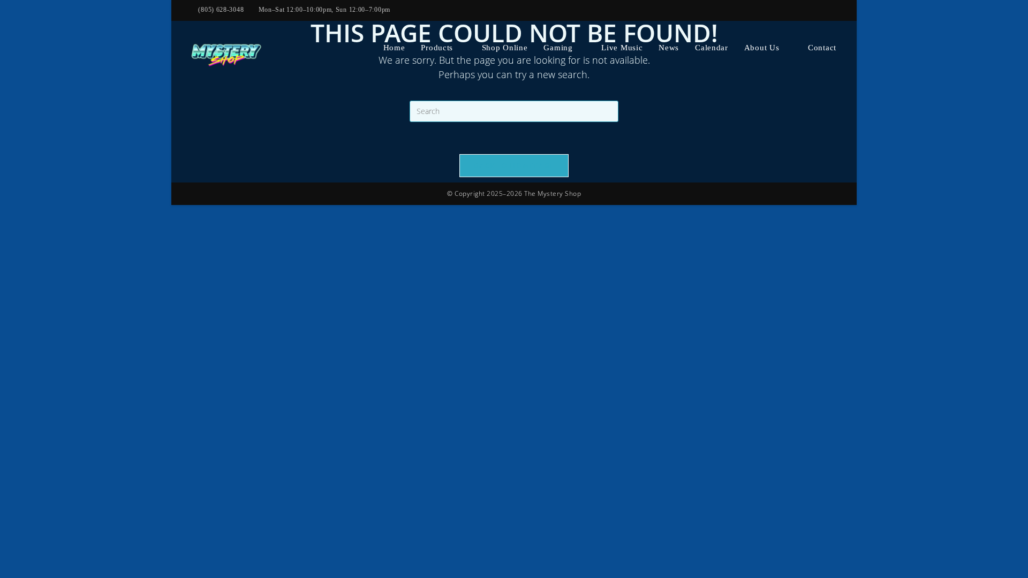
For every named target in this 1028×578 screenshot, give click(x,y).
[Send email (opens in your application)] (798, 10)
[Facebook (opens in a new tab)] (747, 10)
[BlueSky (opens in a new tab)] (786, 10)
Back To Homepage (514, 165)
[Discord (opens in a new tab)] (836, 10)
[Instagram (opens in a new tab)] (760, 10)
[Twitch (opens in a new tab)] (824, 10)
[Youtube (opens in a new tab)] (773, 10)
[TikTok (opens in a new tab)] (811, 10)
